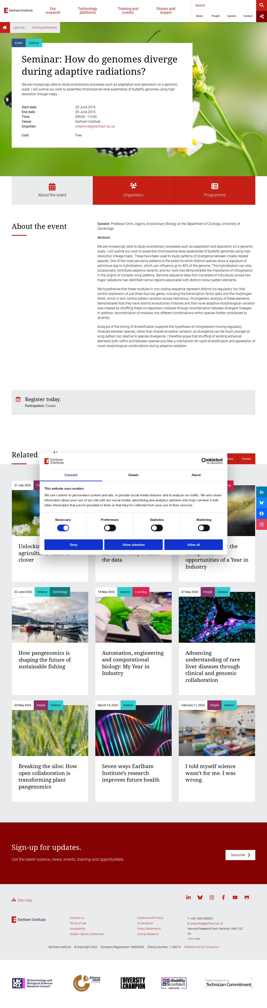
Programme (215, 194)
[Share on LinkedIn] (261, 492)
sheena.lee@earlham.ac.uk (95, 126)
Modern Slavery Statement (87, 934)
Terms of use (78, 923)
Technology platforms (87, 10)
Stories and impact (165, 10)
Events (246, 458)
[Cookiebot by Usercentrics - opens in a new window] (204, 461)
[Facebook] (223, 898)
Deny (73, 544)
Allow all (193, 544)
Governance (145, 923)
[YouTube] (235, 898)
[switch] (110, 528)
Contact (248, 15)
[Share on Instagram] (261, 524)
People (216, 15)
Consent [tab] (71, 475)
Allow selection (133, 544)
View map (194, 938)
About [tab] (196, 475)
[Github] (247, 898)
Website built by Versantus (201, 947)
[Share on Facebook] (261, 513)
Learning (19, 27)
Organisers (133, 194)
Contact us (77, 917)
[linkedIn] (188, 898)
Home (5, 27)
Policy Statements (149, 928)
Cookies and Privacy (150, 917)
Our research (53, 10)
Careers (231, 15)
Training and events (128, 10)
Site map (25, 900)
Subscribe (238, 855)
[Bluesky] (200, 898)
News (229, 458)
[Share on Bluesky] (261, 502)
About (199, 15)
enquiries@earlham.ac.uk (206, 923)
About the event (52, 194)
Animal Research (148, 934)
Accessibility (78, 928)
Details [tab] (133, 475)
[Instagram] (212, 898)
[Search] (261, 5)
